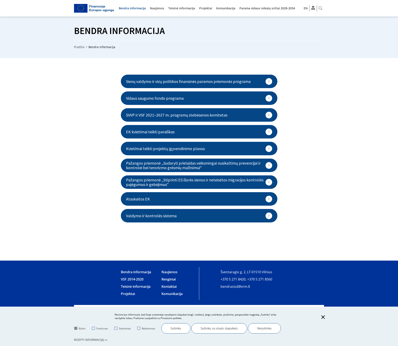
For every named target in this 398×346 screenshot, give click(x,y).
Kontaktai (169, 286)
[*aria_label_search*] (320, 8)
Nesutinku (264, 328)
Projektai (205, 8)
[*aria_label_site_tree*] (313, 8)
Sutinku (176, 328)
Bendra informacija (132, 8)
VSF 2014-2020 (132, 279)
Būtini (82, 328)
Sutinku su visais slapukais (219, 328)
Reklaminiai (148, 328)
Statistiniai (125, 328)
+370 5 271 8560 (259, 279)
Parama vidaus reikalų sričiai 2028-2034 (267, 8)
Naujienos (157, 8)
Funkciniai (102, 328)
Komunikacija (225, 8)
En (306, 8)
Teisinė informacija (181, 8)
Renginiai (168, 279)
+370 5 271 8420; (233, 279)
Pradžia (79, 47)
